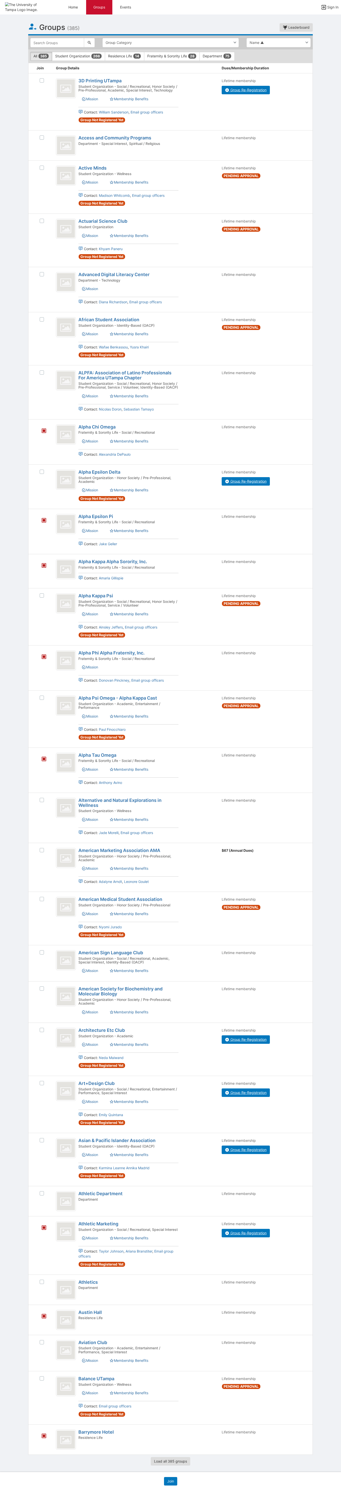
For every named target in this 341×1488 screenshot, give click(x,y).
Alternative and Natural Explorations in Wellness (120, 803)
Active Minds (92, 168)
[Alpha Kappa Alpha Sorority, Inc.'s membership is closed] (41, 566)
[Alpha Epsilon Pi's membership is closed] (41, 521)
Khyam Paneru (111, 249)
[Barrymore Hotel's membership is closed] (41, 1436)
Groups (99, 7)
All (40, 56)
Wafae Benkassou (113, 347)
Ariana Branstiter (139, 1251)
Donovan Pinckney (114, 680)
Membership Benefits (131, 99)
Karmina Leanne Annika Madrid (124, 1168)
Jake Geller (108, 544)
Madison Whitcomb (114, 195)
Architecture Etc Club (101, 1030)
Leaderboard (298, 27)
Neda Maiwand (111, 1058)
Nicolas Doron (110, 409)
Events (125, 7)
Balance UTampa (96, 1378)
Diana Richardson (113, 302)
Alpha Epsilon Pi (95, 516)
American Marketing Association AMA (119, 850)
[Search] (89, 42)
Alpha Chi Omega (97, 426)
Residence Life (123, 56)
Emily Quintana (111, 1115)
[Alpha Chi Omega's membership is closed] (41, 431)
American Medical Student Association (120, 899)
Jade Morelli (109, 833)
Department (216, 56)
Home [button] (73, 7)
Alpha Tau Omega (97, 755)
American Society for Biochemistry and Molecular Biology (120, 991)
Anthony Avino (110, 782)
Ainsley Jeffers (111, 627)
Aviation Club (92, 1342)
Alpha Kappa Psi (95, 595)
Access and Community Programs (114, 137)
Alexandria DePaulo (115, 454)
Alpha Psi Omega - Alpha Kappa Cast (117, 698)
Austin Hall (90, 1312)
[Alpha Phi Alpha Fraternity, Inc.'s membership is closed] (41, 657)
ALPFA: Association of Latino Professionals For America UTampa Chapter (124, 375)
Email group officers (147, 112)
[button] (25, 7)
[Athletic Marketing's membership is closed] (41, 1228)
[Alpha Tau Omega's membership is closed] (41, 759)
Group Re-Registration (248, 90)
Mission (92, 99)
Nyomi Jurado (110, 927)
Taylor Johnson (111, 1251)
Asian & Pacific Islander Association (117, 1140)
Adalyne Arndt (110, 881)
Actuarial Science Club (102, 221)
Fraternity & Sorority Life (170, 56)
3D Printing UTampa (100, 80)
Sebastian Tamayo (139, 409)
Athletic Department (100, 1193)
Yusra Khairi (139, 347)
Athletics (88, 1282)
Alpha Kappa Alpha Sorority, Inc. (112, 561)
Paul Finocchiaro (112, 729)
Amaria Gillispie (111, 578)
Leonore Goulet (136, 881)
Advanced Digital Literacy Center (114, 274)
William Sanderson (114, 112)
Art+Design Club (96, 1083)
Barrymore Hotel (96, 1432)
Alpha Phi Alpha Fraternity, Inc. (111, 652)
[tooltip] (44, 431)
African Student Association (108, 319)
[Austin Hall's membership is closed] (41, 1316)
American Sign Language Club (110, 952)
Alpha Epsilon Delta (99, 472)
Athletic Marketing (98, 1223)
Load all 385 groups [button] (170, 1461)
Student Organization (77, 56)
